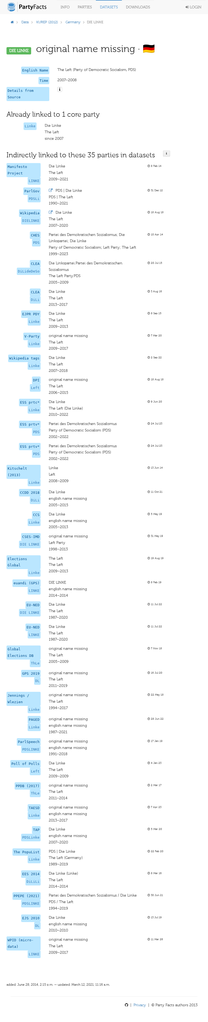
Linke (30, 126)
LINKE (34, 181)
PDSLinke (31, 837)
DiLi (35, 300)
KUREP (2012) (47, 22)
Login (195, 7)
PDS (36, 243)
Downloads (138, 7)
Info (65, 7)
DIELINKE (31, 221)
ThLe (35, 663)
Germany (73, 22)
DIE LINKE (30, 544)
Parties (85, 7)
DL (37, 681)
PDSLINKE (31, 749)
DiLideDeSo (29, 271)
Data (25, 22)
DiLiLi (33, 882)
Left (35, 388)
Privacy (140, 1005)
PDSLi (34, 199)
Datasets (109, 7)
